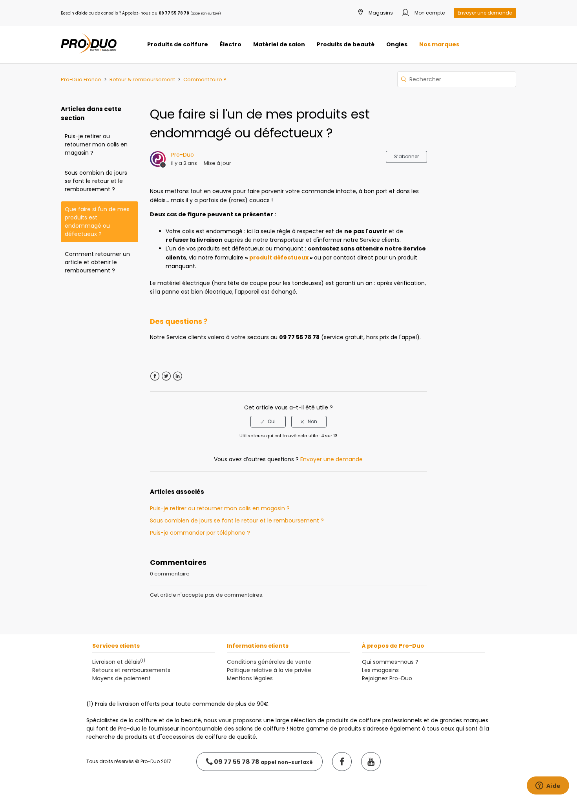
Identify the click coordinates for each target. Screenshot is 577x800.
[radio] (268, 421)
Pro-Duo (182, 155)
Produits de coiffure (177, 44)
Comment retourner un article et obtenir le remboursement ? (97, 262)
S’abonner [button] (406, 156)
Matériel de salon (279, 44)
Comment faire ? (204, 79)
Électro (230, 44)
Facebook (155, 376)
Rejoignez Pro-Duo (387, 678)
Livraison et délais (118, 662)
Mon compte (429, 12)
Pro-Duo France (81, 79)
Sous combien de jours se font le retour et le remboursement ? (96, 181)
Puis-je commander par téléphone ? (200, 533)
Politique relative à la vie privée (269, 670)
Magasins (380, 12)
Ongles (396, 44)
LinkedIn (178, 376)
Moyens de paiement (121, 678)
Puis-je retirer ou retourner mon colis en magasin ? (96, 144)
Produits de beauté (345, 44)
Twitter (166, 376)
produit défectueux (279, 257)
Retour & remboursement (142, 79)
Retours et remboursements (131, 670)
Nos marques (439, 44)
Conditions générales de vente (269, 662)
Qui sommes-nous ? (390, 662)
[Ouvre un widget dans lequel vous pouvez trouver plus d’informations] (547, 786)
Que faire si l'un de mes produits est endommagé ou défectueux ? (97, 221)
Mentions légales (250, 678)
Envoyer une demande (485, 12)
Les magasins (380, 670)
